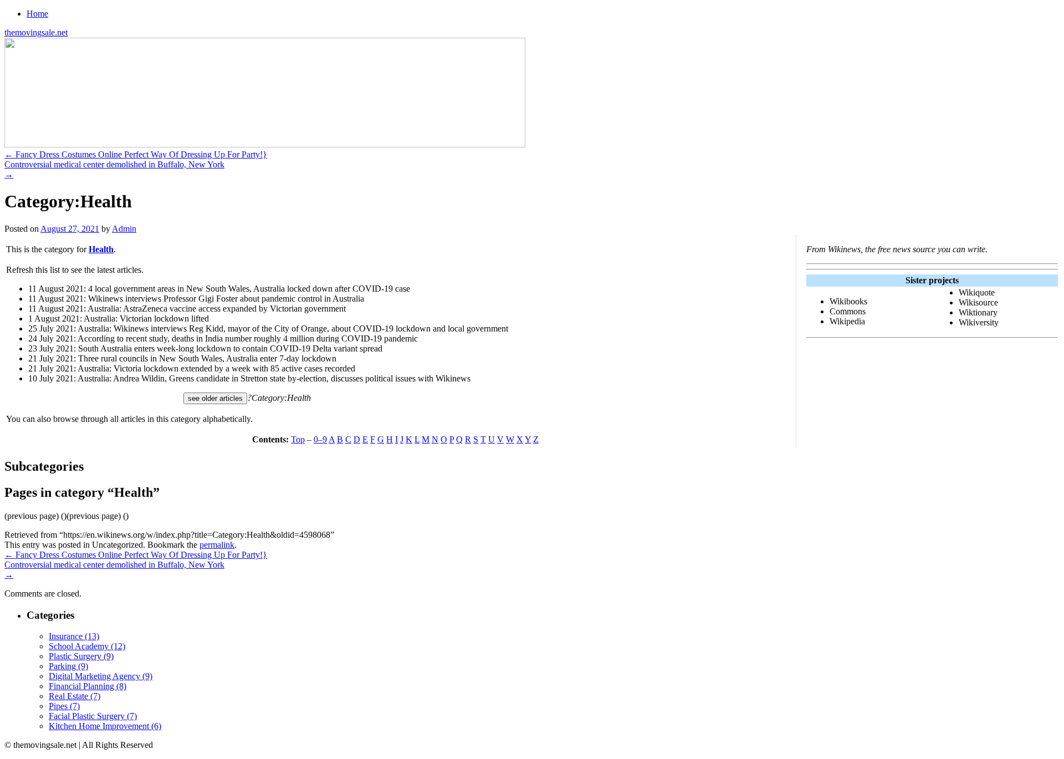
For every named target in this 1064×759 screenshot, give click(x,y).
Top (298, 439)
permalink (217, 544)
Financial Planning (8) (87, 686)
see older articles (215, 398)
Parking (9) (68, 666)
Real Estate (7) (74, 696)
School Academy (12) (87, 646)
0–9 (320, 439)
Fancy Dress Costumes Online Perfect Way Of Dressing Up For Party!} (135, 154)
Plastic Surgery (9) (81, 656)
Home (37, 13)
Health (101, 249)
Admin (124, 228)
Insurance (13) (74, 636)
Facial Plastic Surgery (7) (93, 716)
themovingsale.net (36, 32)
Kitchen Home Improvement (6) (105, 726)
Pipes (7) (64, 706)
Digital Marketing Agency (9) (100, 676)
